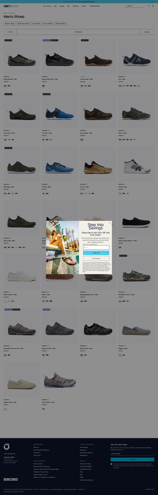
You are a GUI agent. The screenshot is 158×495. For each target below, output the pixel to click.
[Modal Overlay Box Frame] (79, 247)
